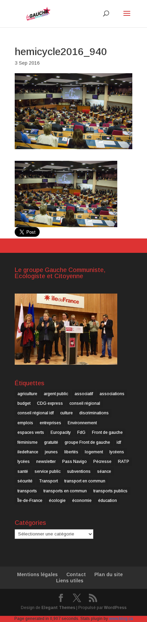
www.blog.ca (121, 618)
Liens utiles (69, 580)
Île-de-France (29, 500)
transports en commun (65, 491)
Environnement (82, 422)
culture (66, 413)
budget (23, 403)
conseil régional (84, 403)
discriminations (94, 413)
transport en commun (84, 481)
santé (22, 471)
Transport (48, 481)
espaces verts (30, 432)
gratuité (51, 442)
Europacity (61, 432)
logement (94, 452)
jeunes (51, 452)
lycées (23, 461)
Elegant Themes (58, 607)
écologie (57, 500)
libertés (71, 452)
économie (82, 500)
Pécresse (102, 461)
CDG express (50, 403)
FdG (81, 432)
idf (119, 442)
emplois (25, 422)
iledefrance (27, 452)
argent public (56, 393)
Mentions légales (37, 574)
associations (111, 393)
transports (27, 491)
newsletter (46, 461)
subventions (79, 471)
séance (104, 471)
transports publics (110, 491)
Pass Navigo (74, 461)
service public (48, 471)
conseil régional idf (35, 413)
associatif (84, 393)
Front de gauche (107, 432)
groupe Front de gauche (87, 442)
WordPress (115, 607)
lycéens (116, 452)
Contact (76, 574)
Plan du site (108, 574)
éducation (107, 500)
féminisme (27, 442)
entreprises (50, 422)
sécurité (24, 481)
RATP (123, 461)
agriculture (27, 393)
